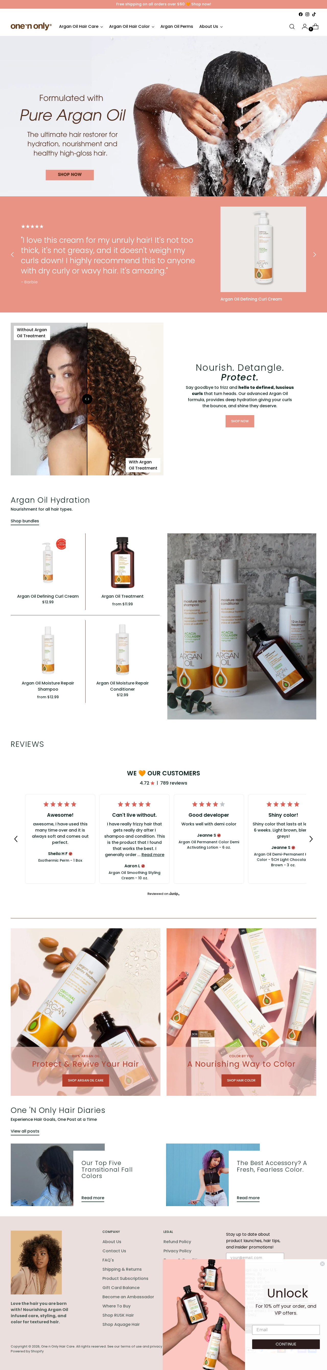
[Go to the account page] (303, 26)
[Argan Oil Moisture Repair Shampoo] (48, 649)
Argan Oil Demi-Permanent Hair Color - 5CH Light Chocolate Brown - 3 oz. (283, 860)
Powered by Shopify (27, 1351)
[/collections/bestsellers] (163, 116)
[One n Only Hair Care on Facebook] (300, 14)
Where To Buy (116, 1306)
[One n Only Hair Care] (31, 26)
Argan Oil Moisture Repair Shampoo (48, 686)
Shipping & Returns (122, 1269)
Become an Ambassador (128, 1297)
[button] (16, 839)
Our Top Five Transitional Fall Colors (107, 1169)
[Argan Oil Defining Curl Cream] (263, 249)
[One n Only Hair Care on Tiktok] (314, 14)
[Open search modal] (292, 26)
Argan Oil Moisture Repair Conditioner (122, 686)
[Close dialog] (322, 1263)
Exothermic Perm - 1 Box (60, 860)
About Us (111, 1242)
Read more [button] (153, 855)
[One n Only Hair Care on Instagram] (307, 14)
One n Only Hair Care (58, 1346)
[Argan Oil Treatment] (122, 562)
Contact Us (114, 1251)
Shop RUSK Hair (118, 1315)
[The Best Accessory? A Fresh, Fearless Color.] (213, 1175)
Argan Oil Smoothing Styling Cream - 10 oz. (134, 875)
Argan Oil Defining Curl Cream (48, 596)
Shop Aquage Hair (121, 1324)
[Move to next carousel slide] (314, 254)
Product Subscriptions (125, 1278)
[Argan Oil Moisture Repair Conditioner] (122, 649)
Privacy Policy (177, 1251)
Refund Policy (177, 1242)
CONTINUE (286, 1344)
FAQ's (108, 1260)
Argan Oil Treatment (122, 596)
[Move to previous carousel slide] (12, 254)
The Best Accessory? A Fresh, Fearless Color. (272, 1166)
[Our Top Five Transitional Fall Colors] (57, 1175)
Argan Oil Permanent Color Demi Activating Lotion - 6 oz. (209, 844)
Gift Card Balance (120, 1288)
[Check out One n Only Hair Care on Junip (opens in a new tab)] (174, 893)
